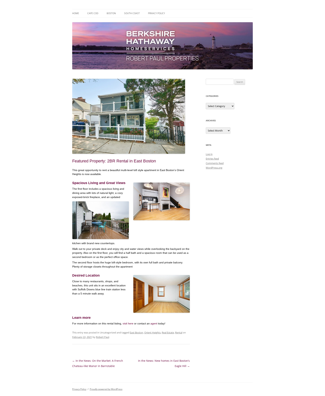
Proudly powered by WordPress (106, 389)
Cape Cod (92, 13)
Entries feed (212, 158)
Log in (209, 154)
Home (75, 13)
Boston (111, 13)
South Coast (132, 13)
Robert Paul (102, 337)
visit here (128, 323)
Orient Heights (152, 332)
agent (153, 323)
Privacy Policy (156, 13)
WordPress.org (214, 167)
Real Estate (168, 332)
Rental (178, 332)
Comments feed (215, 163)
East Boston (136, 332)
